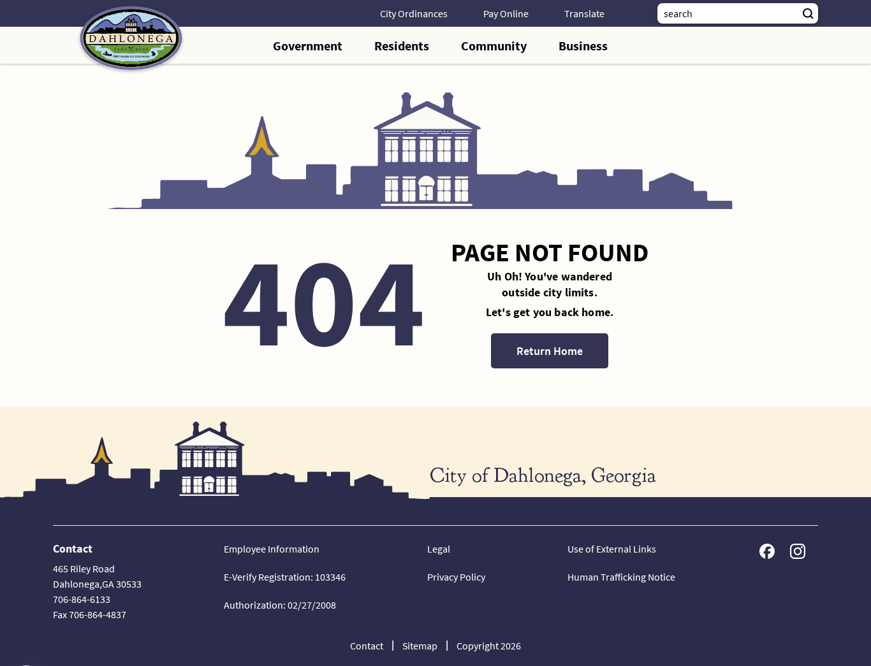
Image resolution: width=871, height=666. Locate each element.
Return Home (549, 351)
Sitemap (419, 645)
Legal (438, 548)
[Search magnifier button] (808, 13)
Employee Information (271, 548)
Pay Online (506, 13)
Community (494, 46)
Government (307, 46)
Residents (401, 46)
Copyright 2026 (489, 645)
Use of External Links (611, 548)
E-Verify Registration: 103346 (285, 576)
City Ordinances (414, 13)
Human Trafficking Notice (621, 576)
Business (583, 46)
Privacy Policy (456, 576)
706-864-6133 (81, 599)
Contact (366, 645)
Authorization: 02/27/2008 (280, 604)
